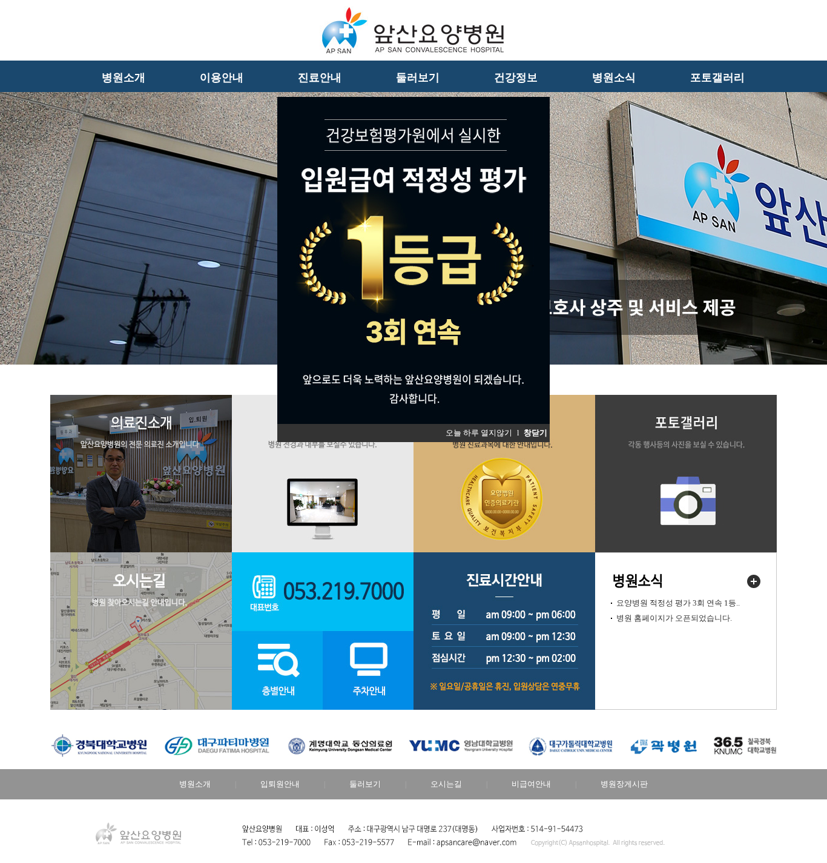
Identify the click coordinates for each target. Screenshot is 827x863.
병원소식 (614, 77)
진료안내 (319, 77)
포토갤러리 (717, 77)
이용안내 (221, 77)
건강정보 (516, 77)
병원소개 (123, 77)
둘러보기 (418, 77)
